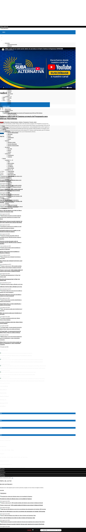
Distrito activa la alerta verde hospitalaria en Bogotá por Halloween (9, 252)
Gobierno (21, 122)
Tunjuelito (9, 97)
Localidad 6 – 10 (8, 96)
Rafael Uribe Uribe (12, 174)
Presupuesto (26, 122)
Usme (9, 95)
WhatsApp (2, 476)
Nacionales (10, 45)
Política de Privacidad (12, 205)
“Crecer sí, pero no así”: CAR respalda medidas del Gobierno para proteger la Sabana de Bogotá (11, 190)
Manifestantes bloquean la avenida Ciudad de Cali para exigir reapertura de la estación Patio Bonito (11, 222)
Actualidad (2, 122)
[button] (43, 23)
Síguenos (2, 470)
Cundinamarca (11, 137)
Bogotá (9, 136)
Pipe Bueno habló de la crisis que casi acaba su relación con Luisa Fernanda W (10, 295)
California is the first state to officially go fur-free (11, 286)
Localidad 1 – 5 (8, 179)
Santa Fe (9, 92)
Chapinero (10, 90)
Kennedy (9, 100)
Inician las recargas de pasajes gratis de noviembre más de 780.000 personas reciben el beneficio (10, 242)
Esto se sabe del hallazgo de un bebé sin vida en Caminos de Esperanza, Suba (11, 211)
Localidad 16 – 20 (9, 169)
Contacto (7, 203)
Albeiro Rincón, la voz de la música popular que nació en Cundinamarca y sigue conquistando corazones (10, 343)
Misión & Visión (8, 109)
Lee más (2, 133)
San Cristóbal (10, 93)
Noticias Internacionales (12, 44)
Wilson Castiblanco (5, 111)
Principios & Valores (9, 110)
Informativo (7, 43)
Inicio (4, 32)
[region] (43, 13)
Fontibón (9, 102)
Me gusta (2, 468)
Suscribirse (2, 472)
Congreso (16, 122)
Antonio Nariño (11, 168)
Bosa (9, 99)
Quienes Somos (6, 106)
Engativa (9, 103)
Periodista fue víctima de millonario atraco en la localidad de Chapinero (16, 355)
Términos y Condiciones (12, 114)
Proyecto (31, 122)
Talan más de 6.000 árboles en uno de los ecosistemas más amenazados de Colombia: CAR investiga (11, 201)
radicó (35, 122)
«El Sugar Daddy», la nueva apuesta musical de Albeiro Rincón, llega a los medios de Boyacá (10, 332)
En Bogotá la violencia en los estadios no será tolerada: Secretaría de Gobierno (10, 231)
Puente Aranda (11, 171)
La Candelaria (10, 173)
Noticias (12, 122)
